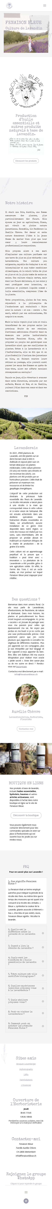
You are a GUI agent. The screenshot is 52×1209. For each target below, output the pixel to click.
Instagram (21, 666)
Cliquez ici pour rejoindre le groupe (26, 1183)
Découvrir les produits (26, 161)
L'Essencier (26, 1085)
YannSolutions (26, 1079)
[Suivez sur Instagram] (26, 1201)
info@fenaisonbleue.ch (26, 674)
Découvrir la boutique (26, 815)
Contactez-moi (26, 729)
